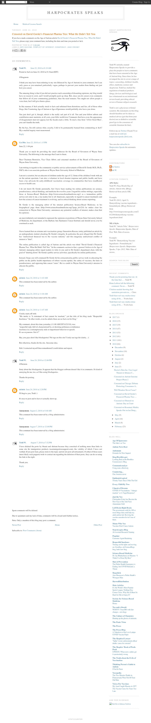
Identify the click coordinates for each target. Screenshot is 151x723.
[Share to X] (19, 50)
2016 (115, 321)
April (117, 418)
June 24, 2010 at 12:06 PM (41, 360)
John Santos (115, 166)
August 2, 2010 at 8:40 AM (41, 410)
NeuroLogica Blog (120, 529)
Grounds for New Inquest (122, 453)
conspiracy (60, 47)
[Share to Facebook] (21, 50)
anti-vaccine (26, 47)
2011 (115, 340)
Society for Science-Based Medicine (123, 599)
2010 (115, 344)
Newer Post (16, 525)
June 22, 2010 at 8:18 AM (41, 68)
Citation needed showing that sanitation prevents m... (121, 291)
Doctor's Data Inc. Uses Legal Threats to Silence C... (125, 371)
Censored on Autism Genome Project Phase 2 (125, 378)
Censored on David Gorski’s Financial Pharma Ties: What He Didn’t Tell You (53, 34)
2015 (115, 324)
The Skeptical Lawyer (122, 638)
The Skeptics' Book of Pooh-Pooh (124, 648)
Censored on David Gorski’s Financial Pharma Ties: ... (125, 395)
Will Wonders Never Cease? (125, 390)
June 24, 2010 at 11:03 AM (37, 278)
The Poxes (117, 625)
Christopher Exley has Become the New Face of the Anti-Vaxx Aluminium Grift (125, 501)
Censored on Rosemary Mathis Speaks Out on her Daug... (126, 409)
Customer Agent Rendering (122, 538)
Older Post (98, 525)
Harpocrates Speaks (75, 12)
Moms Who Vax (119, 523)
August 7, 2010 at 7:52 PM (41, 442)
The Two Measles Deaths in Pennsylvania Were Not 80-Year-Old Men (124, 677)
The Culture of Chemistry (123, 615)
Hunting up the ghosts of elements (125, 618)
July (116, 362)
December (119, 347)
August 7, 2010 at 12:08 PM (41, 426)
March (117, 422)
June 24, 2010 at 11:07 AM (37, 309)
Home (16, 24)
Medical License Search (32, 24)
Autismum (117, 450)
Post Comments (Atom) (32, 530)
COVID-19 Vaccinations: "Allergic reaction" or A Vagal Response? (125, 491)
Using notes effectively (120, 468)
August (118, 359)
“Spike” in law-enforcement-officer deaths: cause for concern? (125, 642)
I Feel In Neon (118, 669)
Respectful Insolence (121, 542)
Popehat (116, 535)
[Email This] (13, 50)
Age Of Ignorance (120, 440)
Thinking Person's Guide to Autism (124, 665)
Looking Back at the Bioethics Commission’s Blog (123, 460)
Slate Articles (118, 585)
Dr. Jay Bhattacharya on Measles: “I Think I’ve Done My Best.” (125, 556)
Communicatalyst (120, 465)
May (117, 415)
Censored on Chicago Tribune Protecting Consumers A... (126, 385)
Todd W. (22, 68)
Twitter (123, 130)
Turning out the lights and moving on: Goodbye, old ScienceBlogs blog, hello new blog (124, 546)
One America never (119, 474)
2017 (115, 317)
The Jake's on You (119, 443)
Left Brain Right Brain (122, 507)
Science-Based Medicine (122, 553)
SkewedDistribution (121, 581)
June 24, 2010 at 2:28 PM (36, 389)
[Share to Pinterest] (24, 50)
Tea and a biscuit (120, 607)
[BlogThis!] (16, 50)
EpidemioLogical (120, 478)
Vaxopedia (117, 672)
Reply (21, 134)
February (118, 426)
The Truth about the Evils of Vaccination (124, 659)
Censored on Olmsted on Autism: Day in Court (124, 402)
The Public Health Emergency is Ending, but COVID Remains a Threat (124, 566)
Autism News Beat (120, 446)
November (119, 351)
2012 (115, 336)
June (117, 366)
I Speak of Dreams (120, 488)
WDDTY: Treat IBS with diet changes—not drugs (123, 610)
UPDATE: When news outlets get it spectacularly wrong (124, 653)
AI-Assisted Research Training (123, 532)
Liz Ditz (22, 142)
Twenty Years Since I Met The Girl (125, 480)
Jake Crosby (73, 47)
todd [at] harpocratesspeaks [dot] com (120, 135)
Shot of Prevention (120, 561)
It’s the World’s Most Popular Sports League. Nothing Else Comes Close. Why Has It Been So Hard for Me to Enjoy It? (125, 591)
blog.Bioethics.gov (120, 456)
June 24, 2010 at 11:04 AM (37, 293)
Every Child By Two (121, 484)
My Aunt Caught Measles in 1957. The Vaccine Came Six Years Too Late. (125, 688)
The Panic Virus (119, 622)
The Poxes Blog (119, 629)
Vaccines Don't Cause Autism (123, 526)
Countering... (118, 471)
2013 (115, 332)
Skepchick (117, 572)
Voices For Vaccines (121, 683)
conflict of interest (43, 47)
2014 (115, 328)
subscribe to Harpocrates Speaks (119, 145)
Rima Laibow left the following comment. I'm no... (121, 284)
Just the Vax (118, 496)
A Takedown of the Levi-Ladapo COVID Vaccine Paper (124, 633)
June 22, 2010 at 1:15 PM (37, 142)
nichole (22, 277)
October (118, 355)
